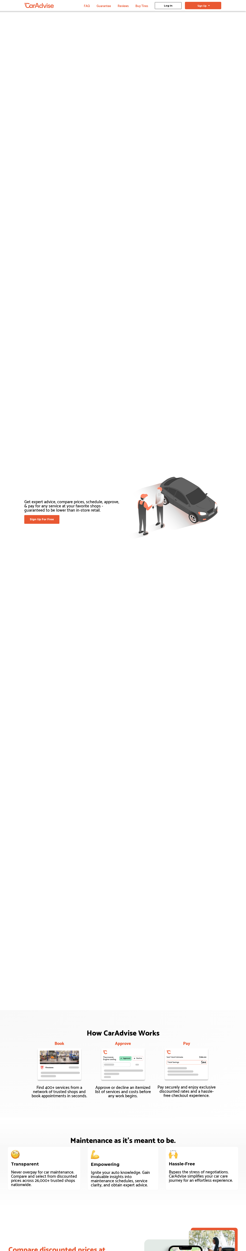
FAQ (87, 5)
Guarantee (104, 5)
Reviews (123, 5)
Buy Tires (141, 5)
